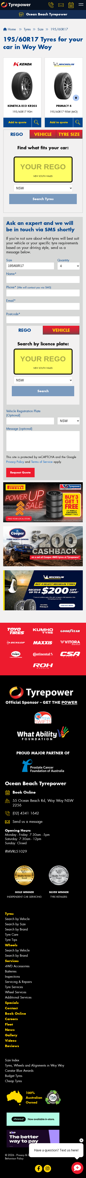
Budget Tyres (13, 1076)
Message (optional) (19, 429)
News (10, 1030)
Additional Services (18, 997)
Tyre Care (11, 934)
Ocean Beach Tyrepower (46, 14)
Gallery (11, 1035)
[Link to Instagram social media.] (47, 1168)
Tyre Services (14, 987)
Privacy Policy (15, 462)
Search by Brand (16, 929)
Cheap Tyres (13, 1081)
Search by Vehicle (17, 919)
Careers (11, 1019)
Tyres (9, 913)
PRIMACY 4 (63, 106)
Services (12, 961)
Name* (11, 274)
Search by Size (15, 924)
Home (11, 29)
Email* (11, 301)
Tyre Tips (11, 940)
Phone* (28, 287)
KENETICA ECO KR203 (22, 106)
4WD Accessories (17, 966)
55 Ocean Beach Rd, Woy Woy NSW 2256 (43, 803)
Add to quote (17, 122)
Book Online (15, 1013)
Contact (11, 1008)
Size (9, 260)
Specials (12, 1003)
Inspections (12, 976)
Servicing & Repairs (18, 982)
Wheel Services (15, 992)
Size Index (12, 1060)
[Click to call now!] (51, 5)
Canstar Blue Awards (19, 1071)
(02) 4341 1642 (26, 813)
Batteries (10, 971)
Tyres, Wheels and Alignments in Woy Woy (34, 1065)
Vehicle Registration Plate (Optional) (23, 413)
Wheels (11, 945)
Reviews (12, 1046)
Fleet (9, 1024)
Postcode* (13, 314)
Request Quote (20, 472)
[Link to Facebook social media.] (38, 1168)
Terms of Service (42, 462)
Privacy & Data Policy (28, 1155)
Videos (10, 1040)
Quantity (63, 260)
